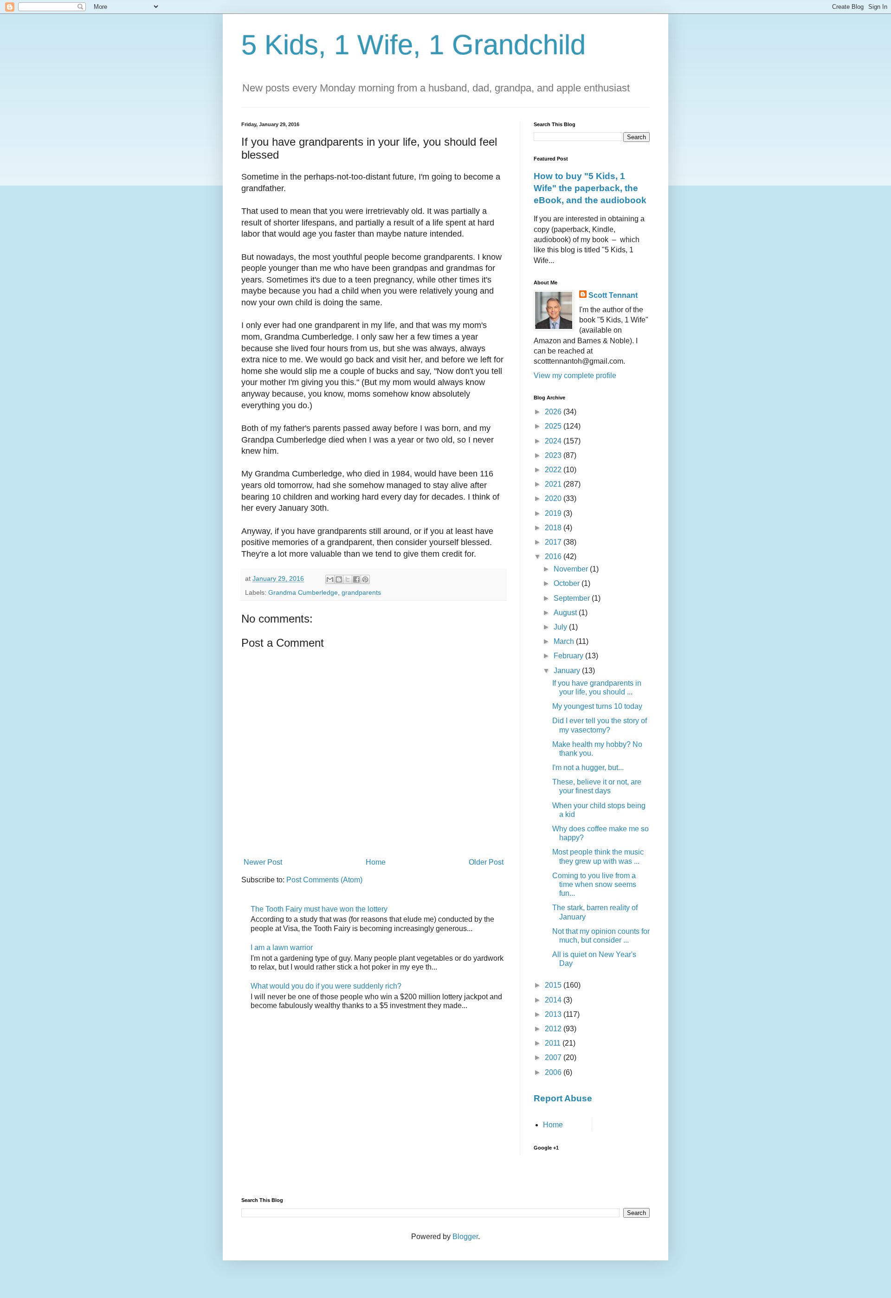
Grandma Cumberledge (303, 592)
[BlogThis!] (338, 579)
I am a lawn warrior (282, 947)
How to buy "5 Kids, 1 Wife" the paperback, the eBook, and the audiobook (590, 188)
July (561, 627)
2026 (554, 412)
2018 (554, 528)
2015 (554, 985)
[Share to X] (347, 579)
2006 (554, 1072)
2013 (554, 1014)
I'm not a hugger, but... (588, 767)
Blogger (465, 1236)
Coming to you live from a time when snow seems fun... (594, 884)
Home (376, 862)
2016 (554, 556)
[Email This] (330, 579)
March (565, 641)
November (572, 569)
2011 (553, 1043)
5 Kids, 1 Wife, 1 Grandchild (413, 44)
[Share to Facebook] (356, 579)
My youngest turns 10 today (597, 706)
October (567, 583)
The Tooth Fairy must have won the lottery (319, 909)
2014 (554, 1000)
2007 (554, 1057)
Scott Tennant (613, 295)
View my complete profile (575, 375)
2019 (554, 513)
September (573, 598)
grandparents (361, 592)
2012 (554, 1029)
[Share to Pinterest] (365, 579)
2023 (554, 455)
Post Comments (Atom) (324, 880)
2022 (554, 470)
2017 (554, 542)
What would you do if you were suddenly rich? (326, 986)
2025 (554, 426)
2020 (554, 498)
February (569, 656)
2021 (554, 484)
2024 (554, 441)
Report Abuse (563, 1098)
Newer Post (263, 862)
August (566, 613)
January (568, 671)
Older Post (486, 862)
